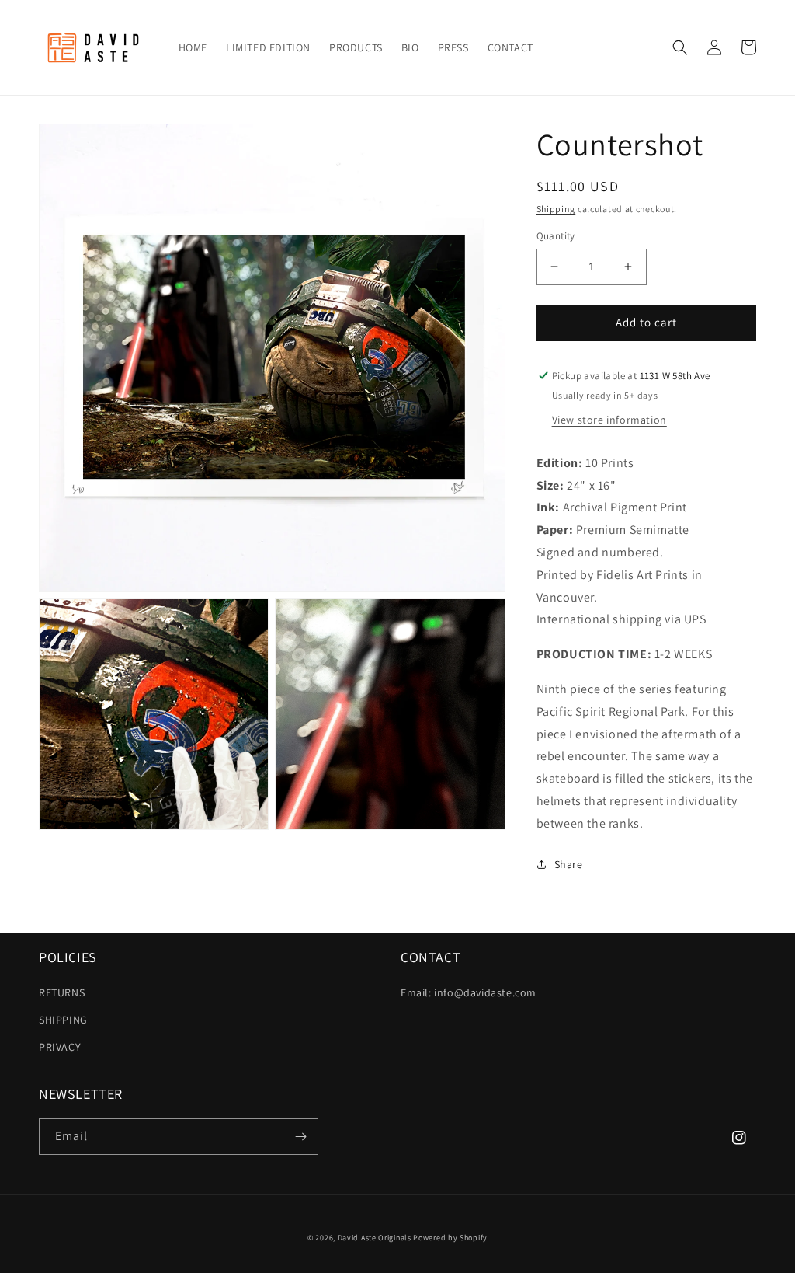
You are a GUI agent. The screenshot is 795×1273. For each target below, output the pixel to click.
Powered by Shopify (450, 1238)
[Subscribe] (300, 1136)
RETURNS (62, 992)
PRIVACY (60, 1047)
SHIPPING (63, 1020)
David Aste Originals (374, 1238)
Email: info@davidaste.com (468, 992)
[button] (680, 47)
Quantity (555, 235)
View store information (609, 420)
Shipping (556, 208)
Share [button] (568, 864)
